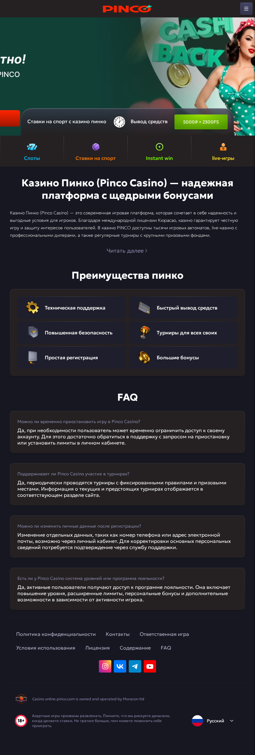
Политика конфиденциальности (56, 634)
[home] (127, 8)
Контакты (118, 634)
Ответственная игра (164, 634)
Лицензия (97, 648)
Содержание (135, 648)
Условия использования (45, 648)
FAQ (166, 648)
